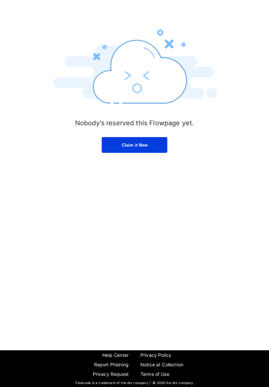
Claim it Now (135, 145)
